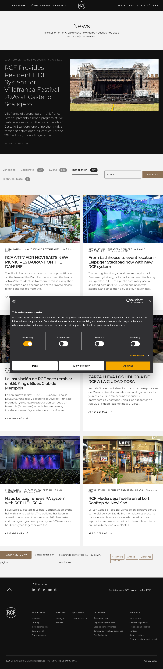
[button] (16, 555)
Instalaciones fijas (40, 627)
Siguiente (146, 556)
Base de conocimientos (105, 627)
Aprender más (13, 144)
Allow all (128, 365)
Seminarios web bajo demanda (108, 631)
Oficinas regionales (139, 622)
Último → (117, 560)
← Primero (117, 556)
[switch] (63, 343)
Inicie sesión (49, 32)
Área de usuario (101, 618)
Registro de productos (104, 622)
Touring (35, 622)
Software (59, 622)
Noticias (133, 631)
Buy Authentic (100, 635)
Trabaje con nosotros (140, 627)
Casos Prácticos (79, 618)
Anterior (131, 556)
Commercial (38, 631)
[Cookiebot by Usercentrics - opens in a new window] (129, 300)
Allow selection (81, 365)
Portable (36, 618)
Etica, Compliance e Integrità (143, 639)
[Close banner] (150, 301)
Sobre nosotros (137, 635)
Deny (35, 365)
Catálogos (59, 618)
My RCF (141, 5)
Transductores (39, 635)
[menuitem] (40, 5)
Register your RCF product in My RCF (130, 590)
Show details (137, 355)
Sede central (135, 618)
